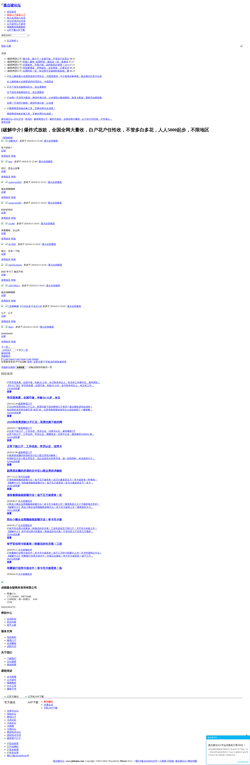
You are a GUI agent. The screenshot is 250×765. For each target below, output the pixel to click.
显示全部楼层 (51, 141)
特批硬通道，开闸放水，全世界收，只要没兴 (46, 68)
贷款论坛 (11, 714)
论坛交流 (16, 21)
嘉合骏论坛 (7, 119)
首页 (11, 12)
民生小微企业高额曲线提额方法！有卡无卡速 (34, 519)
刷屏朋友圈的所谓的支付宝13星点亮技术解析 (34, 470)
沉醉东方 (13, 141)
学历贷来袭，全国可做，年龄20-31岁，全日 (33, 397)
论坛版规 (11, 661)
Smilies (35, 359)
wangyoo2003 (15, 182)
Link (17, 359)
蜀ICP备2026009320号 (18, 755)
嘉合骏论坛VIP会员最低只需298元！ (227, 745)
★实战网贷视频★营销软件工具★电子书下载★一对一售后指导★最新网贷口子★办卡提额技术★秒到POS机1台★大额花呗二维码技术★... (228, 752)
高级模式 (5, 356)
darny (11, 327)
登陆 (3, 46)
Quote (23, 359)
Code (28, 359)
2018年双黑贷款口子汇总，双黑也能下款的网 (34, 422)
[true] (29, 35)
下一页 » (5, 347)
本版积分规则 (8, 367)
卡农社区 (11, 720)
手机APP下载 (50, 708)
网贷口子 (11, 717)
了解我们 (11, 658)
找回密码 (11, 637)
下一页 (24, 350)
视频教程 (16, 27)
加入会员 (16, 18)
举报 (13, 156)
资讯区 (28, 119)
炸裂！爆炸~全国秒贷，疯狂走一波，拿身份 (45, 62)
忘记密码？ (13, 40)
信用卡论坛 (13, 711)
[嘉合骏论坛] (11, 5)
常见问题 (11, 622)
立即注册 (38, 362)
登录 (29, 362)
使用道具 (5, 156)
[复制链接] (7, 137)
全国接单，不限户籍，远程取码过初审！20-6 (46, 65)
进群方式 (11, 646)
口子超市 (16, 24)
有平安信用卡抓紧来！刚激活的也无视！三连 (34, 543)
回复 (3, 150)
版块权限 (11, 664)
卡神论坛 (11, 729)
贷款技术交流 (14, 735)
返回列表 (5, 353)
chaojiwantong (15, 265)
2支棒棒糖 (13, 306)
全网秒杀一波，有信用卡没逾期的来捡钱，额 (46, 71)
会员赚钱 (11, 643)
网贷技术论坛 (14, 732)
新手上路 (11, 625)
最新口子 (16, 15)
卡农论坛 (11, 723)
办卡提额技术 (25, 501)
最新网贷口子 (41, 119)
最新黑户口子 (14, 738)
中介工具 (11, 686)
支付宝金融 (24, 476)
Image (12, 359)
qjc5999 (12, 244)
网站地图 (192, 761)
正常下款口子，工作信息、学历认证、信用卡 (34, 446)
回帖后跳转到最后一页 (40, 367)
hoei (10, 161)
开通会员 (48, 705)
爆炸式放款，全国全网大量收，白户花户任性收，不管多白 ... (81, 119)
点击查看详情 (243, 762)
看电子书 (11, 689)
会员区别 (11, 619)
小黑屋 (162, 761)
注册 (8, 46)
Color (6, 359)
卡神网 (10, 726)
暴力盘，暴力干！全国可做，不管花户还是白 (46, 59)
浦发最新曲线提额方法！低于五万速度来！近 (34, 495)
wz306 (11, 223)
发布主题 (5, 122)
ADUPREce (14, 285)
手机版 (170, 761)
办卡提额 (11, 677)
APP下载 (16, 30)
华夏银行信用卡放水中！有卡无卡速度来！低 (34, 568)
